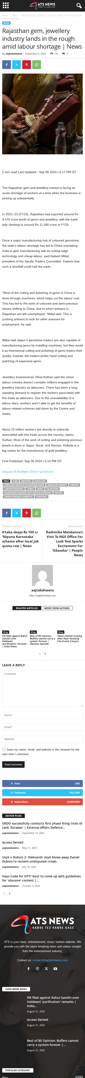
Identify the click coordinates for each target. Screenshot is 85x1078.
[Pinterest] (26, 64)
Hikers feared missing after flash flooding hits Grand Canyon (69, 638)
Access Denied (12, 842)
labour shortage (13, 488)
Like (77, 783)
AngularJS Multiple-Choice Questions (27, 471)
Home (5, 15)
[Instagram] (38, 969)
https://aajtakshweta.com (42, 595)
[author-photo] (42, 575)
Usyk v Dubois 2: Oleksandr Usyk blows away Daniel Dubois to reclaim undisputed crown (40, 859)
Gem (15, 481)
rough (58, 492)
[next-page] (45, 653)
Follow (75, 792)
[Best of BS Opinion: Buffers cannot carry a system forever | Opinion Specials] (42, 624)
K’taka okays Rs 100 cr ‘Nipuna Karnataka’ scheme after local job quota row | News (20, 539)
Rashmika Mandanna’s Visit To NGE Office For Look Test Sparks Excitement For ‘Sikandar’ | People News (64, 543)
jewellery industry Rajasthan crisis (24, 485)
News (40, 488)
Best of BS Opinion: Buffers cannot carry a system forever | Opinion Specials (42, 639)
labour (74, 485)
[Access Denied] (13, 1026)
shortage (41, 496)
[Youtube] (56, 969)
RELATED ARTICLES (27, 608)
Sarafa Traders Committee (18, 496)
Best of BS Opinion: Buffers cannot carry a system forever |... (53, 1042)
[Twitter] (16, 64)
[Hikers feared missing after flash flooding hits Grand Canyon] (70, 624)
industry (26, 481)
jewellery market (57, 485)
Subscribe (73, 801)
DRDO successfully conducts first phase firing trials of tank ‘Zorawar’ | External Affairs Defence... (42, 825)
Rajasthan (52, 488)
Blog (14, 15)
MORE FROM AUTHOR (57, 608)
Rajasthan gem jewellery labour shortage (27, 492)
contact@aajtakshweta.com (50, 960)
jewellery (40, 481)
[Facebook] (6, 64)
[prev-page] (40, 653)
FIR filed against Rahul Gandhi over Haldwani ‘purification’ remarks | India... (53, 1001)
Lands (30, 488)
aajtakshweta (14, 53)
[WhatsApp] (36, 64)
